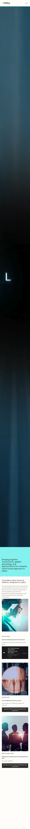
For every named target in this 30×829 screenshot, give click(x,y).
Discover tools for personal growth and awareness (15, 709)
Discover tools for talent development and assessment (15, 765)
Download (24, 653)
